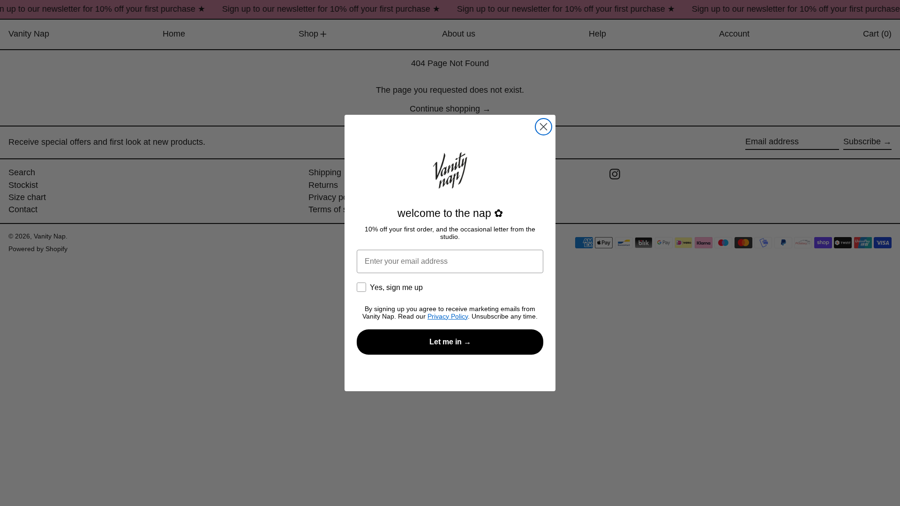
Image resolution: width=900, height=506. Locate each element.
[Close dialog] (543, 127)
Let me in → (450, 342)
